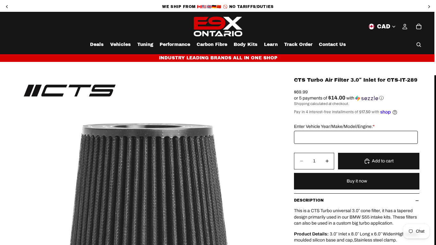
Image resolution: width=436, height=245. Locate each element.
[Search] (419, 45)
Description (309, 200)
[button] (356, 98)
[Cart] (419, 26)
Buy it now (357, 181)
